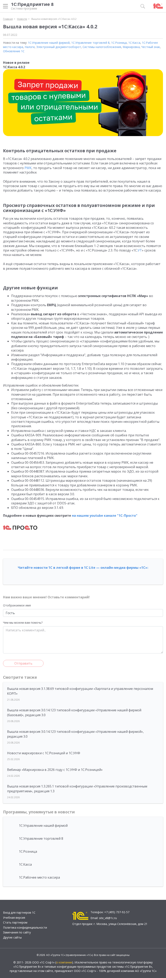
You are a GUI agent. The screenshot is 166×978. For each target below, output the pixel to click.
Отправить (23, 663)
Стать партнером (15, 922)
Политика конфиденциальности (25, 927)
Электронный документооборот (58, 47)
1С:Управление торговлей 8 (90, 43)
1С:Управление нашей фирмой (49, 43)
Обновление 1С (13, 51)
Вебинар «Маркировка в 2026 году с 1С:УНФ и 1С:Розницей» (55, 769)
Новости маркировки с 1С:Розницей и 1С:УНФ (43, 753)
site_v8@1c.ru (108, 918)
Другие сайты (12, 937)
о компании (64, 962)
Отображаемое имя (17, 605)
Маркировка (131, 47)
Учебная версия (14, 917)
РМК (28, 168)
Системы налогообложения (102, 47)
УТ (140, 250)
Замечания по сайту (17, 932)
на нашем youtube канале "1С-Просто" (104, 515)
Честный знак (150, 47)
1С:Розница (119, 43)
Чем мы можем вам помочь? (23, 622)
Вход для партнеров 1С (19, 912)
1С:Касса (134, 43)
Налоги (30, 47)
